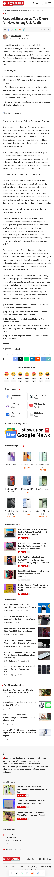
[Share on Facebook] (8, 29)
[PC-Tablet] (13, 3)
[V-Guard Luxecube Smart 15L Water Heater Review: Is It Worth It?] (9, 804)
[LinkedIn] (38, 414)
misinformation (33, 256)
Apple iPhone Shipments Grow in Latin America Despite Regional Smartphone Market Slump (19, 655)
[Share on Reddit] (20, 29)
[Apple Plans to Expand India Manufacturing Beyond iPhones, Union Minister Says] (45, 717)
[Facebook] (15, 396)
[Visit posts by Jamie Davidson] (5, 37)
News (8, 10)
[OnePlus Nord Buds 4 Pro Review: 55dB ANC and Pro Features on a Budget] (9, 816)
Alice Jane (9, 622)
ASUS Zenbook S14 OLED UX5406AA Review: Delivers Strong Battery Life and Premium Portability (33, 532)
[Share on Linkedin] (27, 873)
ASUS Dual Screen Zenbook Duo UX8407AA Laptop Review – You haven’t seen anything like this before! (33, 560)
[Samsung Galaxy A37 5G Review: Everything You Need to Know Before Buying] (9, 790)
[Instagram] (15, 405)
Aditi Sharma (10, 610)
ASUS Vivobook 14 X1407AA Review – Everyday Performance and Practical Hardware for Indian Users (33, 546)
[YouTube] (43, 859)
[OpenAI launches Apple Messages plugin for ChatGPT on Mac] (45, 704)
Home (4, 10)
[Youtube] (38, 405)
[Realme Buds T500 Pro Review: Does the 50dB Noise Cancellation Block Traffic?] (10, 588)
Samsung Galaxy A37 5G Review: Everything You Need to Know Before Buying (32, 789)
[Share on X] (12, 29)
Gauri (7, 634)
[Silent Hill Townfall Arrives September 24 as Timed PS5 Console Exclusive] (44, 632)
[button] (33, 3)
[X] (38, 396)
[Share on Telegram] (37, 873)
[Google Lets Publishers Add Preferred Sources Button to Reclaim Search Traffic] (44, 669)
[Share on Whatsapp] (16, 29)
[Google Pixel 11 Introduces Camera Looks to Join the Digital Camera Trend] (44, 620)
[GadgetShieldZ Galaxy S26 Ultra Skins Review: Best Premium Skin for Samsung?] (10, 574)
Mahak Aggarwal (11, 646)
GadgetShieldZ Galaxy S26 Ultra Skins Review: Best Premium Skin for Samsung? (33, 573)
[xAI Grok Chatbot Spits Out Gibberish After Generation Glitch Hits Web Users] (44, 643)
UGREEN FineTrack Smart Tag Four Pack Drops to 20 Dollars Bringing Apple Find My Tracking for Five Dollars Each (26, 328)
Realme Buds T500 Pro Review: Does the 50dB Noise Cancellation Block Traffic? (33, 587)
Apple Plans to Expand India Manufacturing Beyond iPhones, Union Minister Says (19, 717)
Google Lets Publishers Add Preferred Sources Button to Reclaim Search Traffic (19, 669)
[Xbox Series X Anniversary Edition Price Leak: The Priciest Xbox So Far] (45, 692)
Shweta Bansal (10, 661)
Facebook (16, 349)
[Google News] (15, 414)
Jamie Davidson (16, 36)
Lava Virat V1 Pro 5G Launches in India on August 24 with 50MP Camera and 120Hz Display (19, 733)
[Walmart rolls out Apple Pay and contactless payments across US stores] (44, 608)
